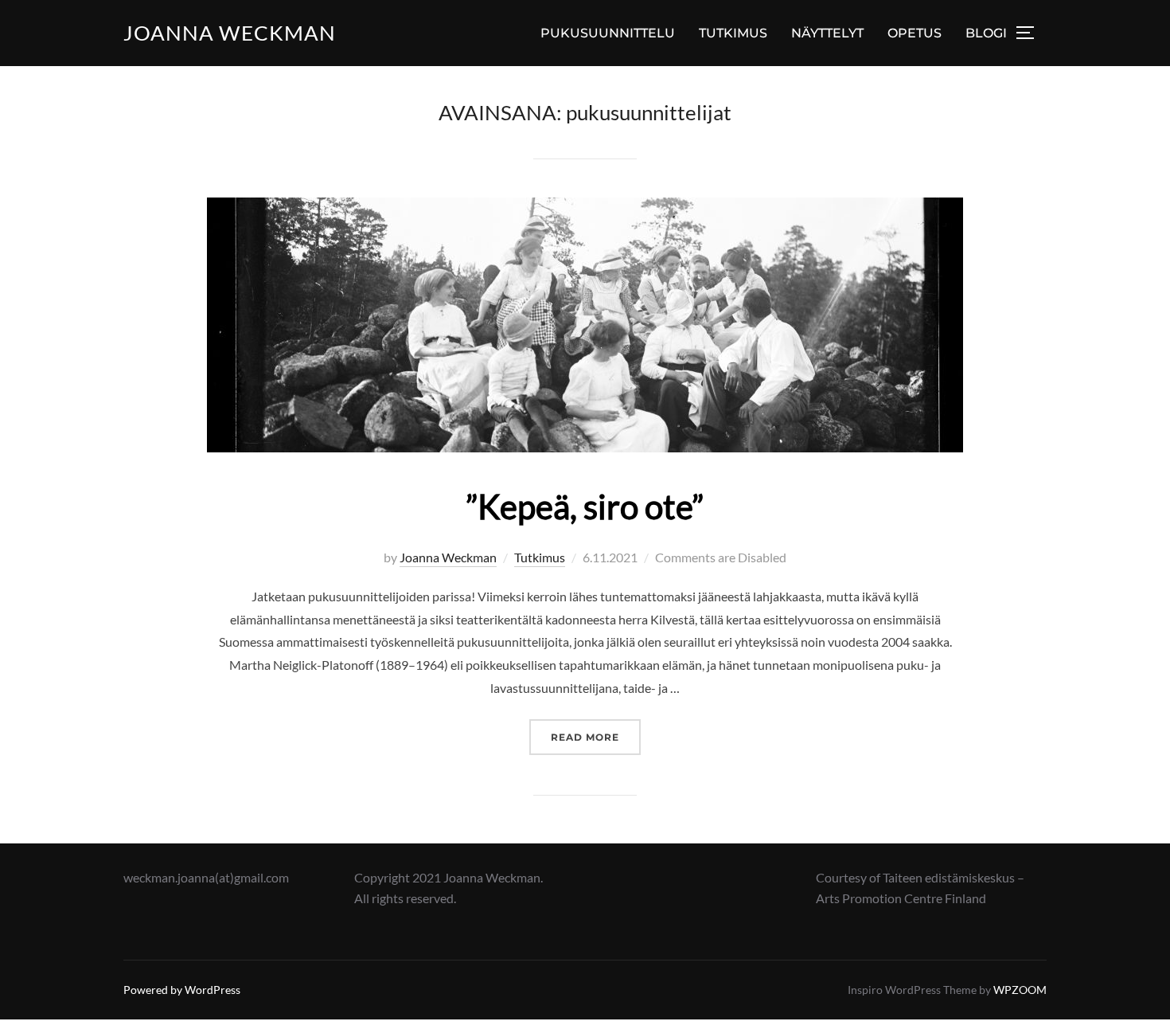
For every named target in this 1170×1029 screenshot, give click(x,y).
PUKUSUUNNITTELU (607, 33)
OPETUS (914, 33)
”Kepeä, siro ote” (585, 506)
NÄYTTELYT (827, 33)
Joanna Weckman (229, 32)
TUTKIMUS (733, 33)
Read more (596, 736)
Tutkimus (539, 557)
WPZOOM (1020, 989)
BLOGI (986, 33)
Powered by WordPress (181, 989)
